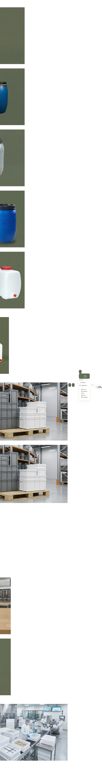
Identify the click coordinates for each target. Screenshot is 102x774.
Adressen (83, 395)
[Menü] (69, 385)
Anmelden (82, 383)
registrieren (84, 385)
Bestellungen (84, 397)
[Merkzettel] (76, 385)
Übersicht (83, 389)
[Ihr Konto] (80, 372)
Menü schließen (85, 376)
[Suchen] (73, 385)
